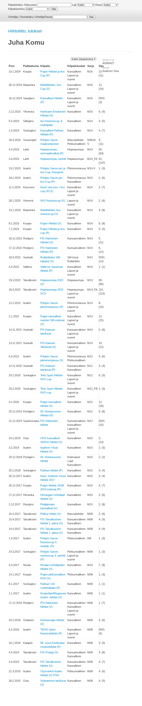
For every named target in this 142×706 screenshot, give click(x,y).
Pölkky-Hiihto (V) (50, 513)
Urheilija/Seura (43, 16)
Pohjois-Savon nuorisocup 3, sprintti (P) (52, 555)
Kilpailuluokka (16, 8)
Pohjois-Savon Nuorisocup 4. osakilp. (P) (49, 542)
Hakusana (30, 4)
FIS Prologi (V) (49, 652)
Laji (74, 4)
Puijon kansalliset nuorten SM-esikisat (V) (52, 320)
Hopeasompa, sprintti (53, 158)
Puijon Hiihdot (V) (50, 223)
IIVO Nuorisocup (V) (52, 200)
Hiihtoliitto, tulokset (25, 31)
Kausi (98, 4)
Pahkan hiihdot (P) (51, 470)
